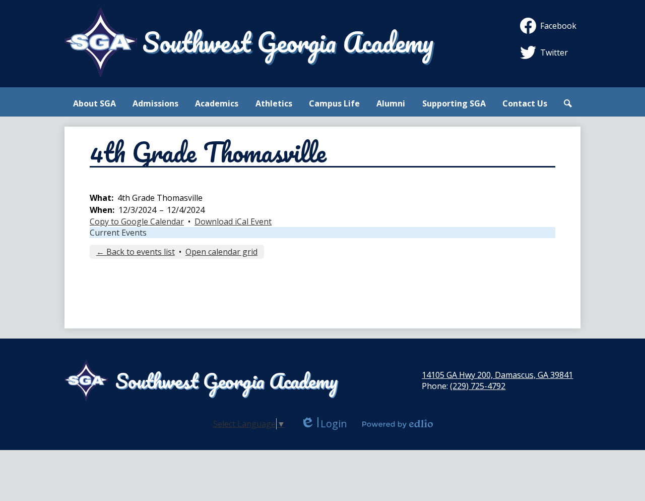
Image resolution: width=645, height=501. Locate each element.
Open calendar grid (221, 251)
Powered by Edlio (397, 424)
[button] (94, 103)
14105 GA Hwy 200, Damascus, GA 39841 (497, 374)
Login (323, 423)
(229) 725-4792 (477, 386)
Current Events (118, 232)
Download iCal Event (233, 221)
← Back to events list (135, 251)
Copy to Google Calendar (137, 221)
